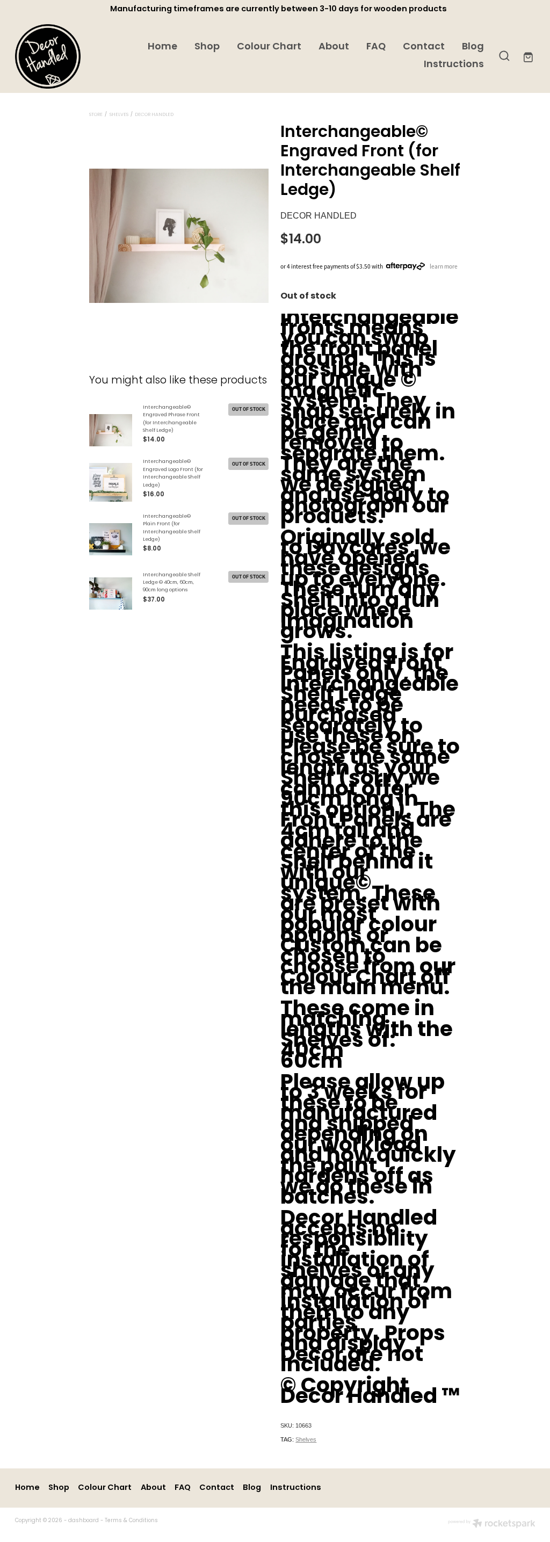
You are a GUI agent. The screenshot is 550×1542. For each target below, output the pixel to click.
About (334, 47)
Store (96, 115)
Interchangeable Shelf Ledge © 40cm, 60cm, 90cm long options (171, 583)
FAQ (376, 47)
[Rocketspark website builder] (491, 1524)
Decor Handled (154, 115)
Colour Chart (269, 47)
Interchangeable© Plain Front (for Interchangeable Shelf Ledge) (171, 528)
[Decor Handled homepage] (67, 56)
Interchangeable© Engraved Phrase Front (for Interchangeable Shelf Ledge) (171, 419)
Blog (473, 47)
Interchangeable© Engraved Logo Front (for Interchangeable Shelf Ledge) (173, 473)
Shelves (119, 115)
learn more (444, 266)
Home (162, 47)
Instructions (454, 65)
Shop (207, 47)
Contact (424, 47)
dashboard (83, 1521)
